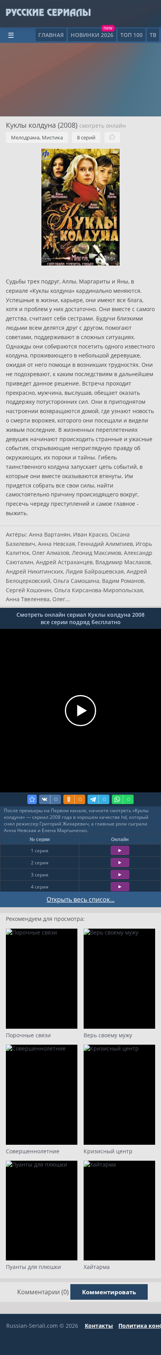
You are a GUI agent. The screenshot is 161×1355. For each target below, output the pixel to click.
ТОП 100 (131, 35)
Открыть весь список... (80, 899)
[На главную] (48, 13)
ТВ (153, 35)
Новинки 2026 (92, 35)
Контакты (99, 1325)
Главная (51, 35)
